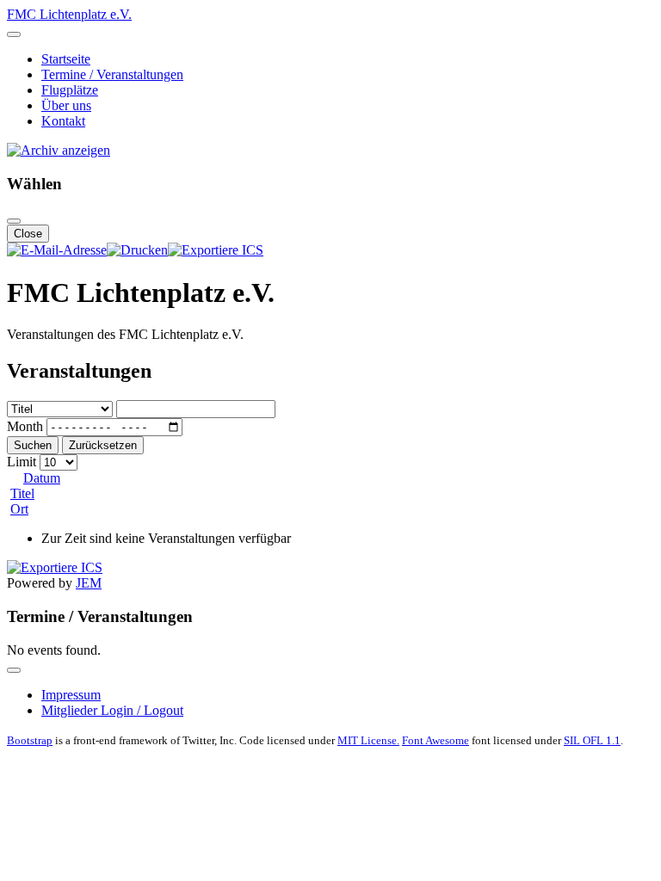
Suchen (33, 445)
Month (25, 426)
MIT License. (368, 740)
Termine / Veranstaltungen (112, 74)
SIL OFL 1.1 (592, 740)
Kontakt (63, 121)
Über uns (66, 105)
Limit (21, 461)
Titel (22, 493)
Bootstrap (30, 740)
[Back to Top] (14, 670)
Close (28, 233)
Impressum (71, 694)
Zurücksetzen (103, 445)
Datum (41, 478)
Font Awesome (435, 740)
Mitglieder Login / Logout (112, 710)
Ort (19, 509)
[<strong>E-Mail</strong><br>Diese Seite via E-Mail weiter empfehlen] (57, 250)
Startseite (65, 59)
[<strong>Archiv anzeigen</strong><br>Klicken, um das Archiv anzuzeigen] (58, 150)
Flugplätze (69, 90)
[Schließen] (14, 221)
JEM (89, 583)
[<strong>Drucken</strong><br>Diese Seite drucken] (137, 250)
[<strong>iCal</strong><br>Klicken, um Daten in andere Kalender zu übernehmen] (215, 250)
